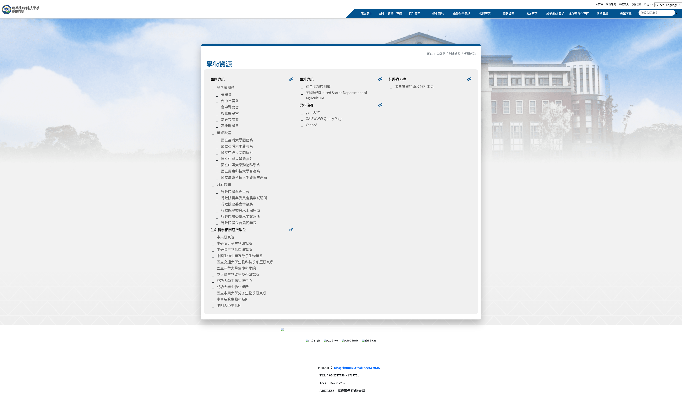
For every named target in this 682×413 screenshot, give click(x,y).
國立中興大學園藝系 (237, 152)
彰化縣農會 (230, 113)
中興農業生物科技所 (233, 299)
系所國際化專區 (579, 13)
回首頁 (599, 4)
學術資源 (470, 53)
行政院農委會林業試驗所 (240, 216)
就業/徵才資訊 (555, 13)
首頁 (430, 53)
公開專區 (485, 13)
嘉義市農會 (230, 119)
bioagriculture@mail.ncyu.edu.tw (356, 368)
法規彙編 (602, 13)
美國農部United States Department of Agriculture (336, 95)
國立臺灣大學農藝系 (237, 146)
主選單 (441, 53)
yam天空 (313, 112)
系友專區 (532, 13)
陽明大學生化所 (229, 305)
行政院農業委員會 (235, 191)
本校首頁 (624, 4)
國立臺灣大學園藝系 (237, 140)
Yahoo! (311, 124)
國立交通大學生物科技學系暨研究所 (245, 261)
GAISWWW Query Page (324, 118)
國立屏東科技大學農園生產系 (244, 177)
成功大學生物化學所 (233, 286)
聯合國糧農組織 (318, 86)
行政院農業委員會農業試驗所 (244, 197)
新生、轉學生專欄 (390, 13)
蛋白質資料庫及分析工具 (414, 86)
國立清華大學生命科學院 (236, 268)
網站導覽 (611, 4)
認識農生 (366, 13)
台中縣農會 (230, 107)
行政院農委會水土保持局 (240, 210)
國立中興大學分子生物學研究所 (241, 293)
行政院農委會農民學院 (238, 222)
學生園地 (438, 13)
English (648, 4)
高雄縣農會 (230, 125)
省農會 (226, 94)
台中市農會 (230, 100)
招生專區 (414, 13)
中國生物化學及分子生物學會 (240, 255)
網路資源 (508, 13)
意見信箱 (637, 4)
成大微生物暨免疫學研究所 (238, 274)
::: (592, 4)
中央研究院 (225, 237)
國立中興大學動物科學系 (240, 164)
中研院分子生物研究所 (234, 243)
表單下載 (626, 13)
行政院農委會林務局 (237, 204)
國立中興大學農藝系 (237, 158)
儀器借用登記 (461, 13)
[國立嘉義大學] (21, 10)
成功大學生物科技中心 (234, 280)
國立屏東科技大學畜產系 (240, 171)
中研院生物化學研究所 (234, 249)
